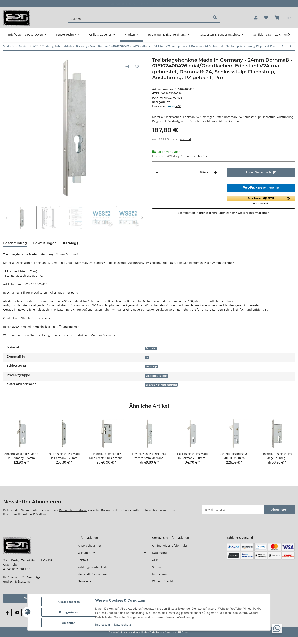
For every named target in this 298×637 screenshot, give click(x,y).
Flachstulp (151, 366)
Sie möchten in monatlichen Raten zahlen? (223, 213)
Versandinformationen (93, 574)
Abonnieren (279, 509)
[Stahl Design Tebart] (16, 17)
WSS (170, 102)
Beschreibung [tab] (15, 243)
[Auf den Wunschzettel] (137, 66)
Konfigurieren (68, 612)
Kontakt (83, 560)
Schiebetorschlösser (156, 375)
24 (147, 357)
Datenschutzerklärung (74, 510)
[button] (256, 18)
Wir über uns (87, 553)
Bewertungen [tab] (45, 243)
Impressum (160, 574)
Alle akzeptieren (69, 601)
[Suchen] (215, 17)
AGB (155, 560)
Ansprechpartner (89, 545)
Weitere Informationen (253, 213)
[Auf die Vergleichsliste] (126, 66)
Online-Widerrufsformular (170, 545)
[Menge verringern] (156, 172)
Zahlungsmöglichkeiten (93, 567)
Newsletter (85, 581)
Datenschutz (160, 553)
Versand (185, 139)
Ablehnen (68, 622)
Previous (6, 217)
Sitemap (157, 567)
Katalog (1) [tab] (72, 243)
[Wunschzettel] (266, 18)
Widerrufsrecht (162, 581)
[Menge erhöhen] (215, 172)
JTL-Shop (183, 632)
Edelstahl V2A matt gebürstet (161, 384)
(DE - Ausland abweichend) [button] (196, 156)
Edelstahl (150, 348)
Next (142, 217)
